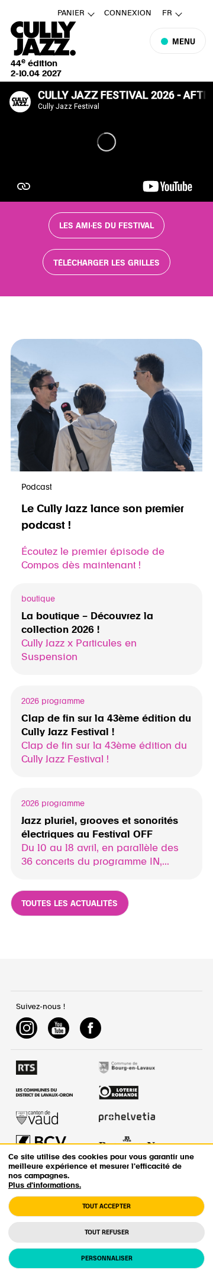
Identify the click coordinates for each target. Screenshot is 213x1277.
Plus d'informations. (44, 1185)
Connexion (127, 13)
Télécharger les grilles (106, 263)
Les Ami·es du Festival (106, 225)
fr (167, 13)
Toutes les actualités (69, 903)
